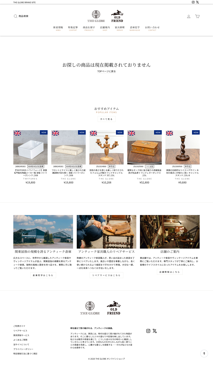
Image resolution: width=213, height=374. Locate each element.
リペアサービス (20, 330)
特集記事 (73, 28)
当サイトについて (21, 344)
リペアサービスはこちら (106, 275)
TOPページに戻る (106, 71)
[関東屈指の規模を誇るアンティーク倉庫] (43, 232)
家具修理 (120, 28)
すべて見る (106, 119)
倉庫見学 (135, 28)
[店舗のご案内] (170, 232)
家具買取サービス (21, 335)
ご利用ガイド (19, 325)
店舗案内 (105, 28)
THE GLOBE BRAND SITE (24, 2)
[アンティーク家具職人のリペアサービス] (106, 232)
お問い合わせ (152, 28)
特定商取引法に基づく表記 (25, 353)
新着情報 (58, 28)
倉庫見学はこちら (43, 275)
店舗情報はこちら (169, 271)
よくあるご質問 (20, 339)
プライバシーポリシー (23, 349)
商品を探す (89, 28)
